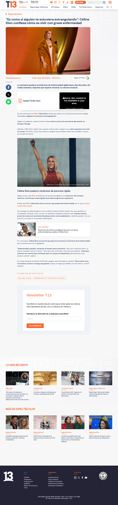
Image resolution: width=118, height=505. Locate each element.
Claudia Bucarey (13, 78)
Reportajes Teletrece (39, 7)
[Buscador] (103, 2)
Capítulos (27, 483)
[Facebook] (82, 478)
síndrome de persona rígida (49, 278)
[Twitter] (79, 478)
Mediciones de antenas (55, 483)
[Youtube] (86, 478)
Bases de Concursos (31, 485)
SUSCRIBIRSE (35, 326)
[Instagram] (75, 478)
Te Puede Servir (85, 7)
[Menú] (110, 2)
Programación (28, 481)
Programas (27, 479)
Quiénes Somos (53, 477)
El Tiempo (55, 7)
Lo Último (23, 7)
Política (110, 7)
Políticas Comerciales (55, 481)
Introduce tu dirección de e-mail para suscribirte (48, 314)
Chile (73, 7)
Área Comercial (53, 479)
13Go (26, 488)
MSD (33, 196)
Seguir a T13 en (79, 78)
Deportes (99, 7)
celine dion (24, 278)
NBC (36, 114)
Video (65, 7)
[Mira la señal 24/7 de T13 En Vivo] (80, 2)
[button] (111, 7)
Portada (26, 477)
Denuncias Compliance (55, 485)
